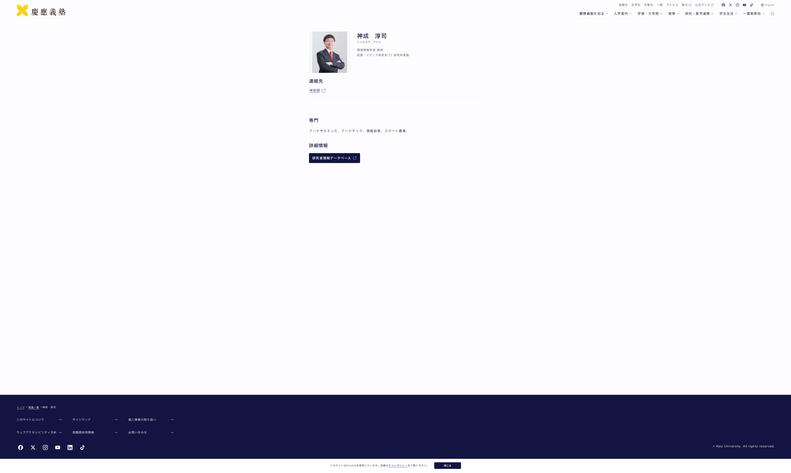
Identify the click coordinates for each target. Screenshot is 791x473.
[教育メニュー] (678, 13)
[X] (730, 5)
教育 (672, 13)
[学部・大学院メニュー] (661, 13)
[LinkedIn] (70, 447)
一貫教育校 (752, 13)
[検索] (772, 14)
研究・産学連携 (697, 13)
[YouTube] (744, 5)
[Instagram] (737, 5)
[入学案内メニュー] (630, 13)
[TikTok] (751, 5)
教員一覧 (33, 407)
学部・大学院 (648, 13)
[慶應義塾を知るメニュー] (606, 13)
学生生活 (726, 13)
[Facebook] (723, 5)
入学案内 (621, 13)
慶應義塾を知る (591, 13)
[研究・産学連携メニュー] (712, 13)
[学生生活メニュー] (736, 13)
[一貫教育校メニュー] (763, 13)
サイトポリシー (397, 465)
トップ (21, 407)
